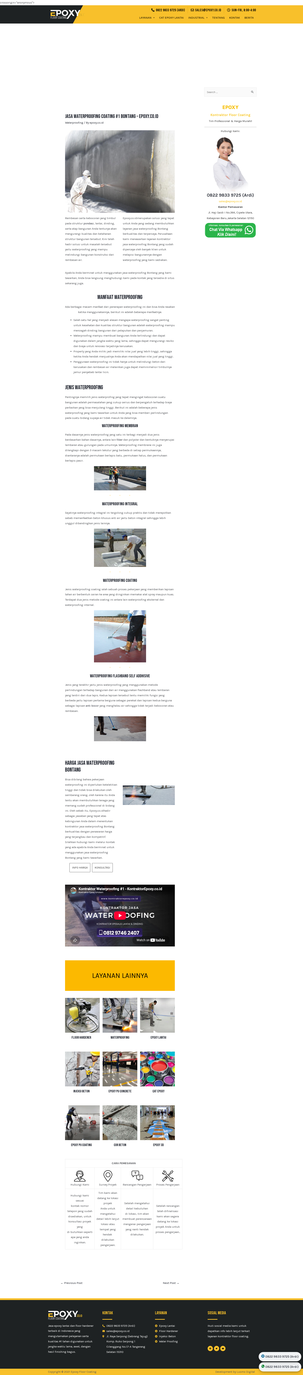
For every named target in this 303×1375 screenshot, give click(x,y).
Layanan (145, 17)
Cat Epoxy (158, 1091)
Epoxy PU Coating (81, 1145)
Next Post (171, 1283)
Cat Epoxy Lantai (171, 17)
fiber (120, 439)
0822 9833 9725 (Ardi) (230, 195)
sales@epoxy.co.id (230, 201)
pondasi (88, 223)
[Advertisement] (151, 49)
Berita (249, 17)
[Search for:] (230, 92)
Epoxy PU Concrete (120, 1091)
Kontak (234, 17)
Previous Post (71, 1283)
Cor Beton (120, 1145)
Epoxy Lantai (158, 1037)
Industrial (196, 17)
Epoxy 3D (158, 1145)
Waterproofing (74, 122)
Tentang (218, 17)
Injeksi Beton (81, 1091)
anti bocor (92, 705)
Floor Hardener (81, 1037)
